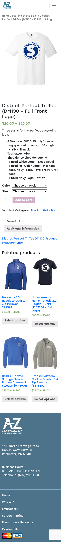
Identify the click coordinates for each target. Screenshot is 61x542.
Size (5, 191)
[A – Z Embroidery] (6, 5)
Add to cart (23, 200)
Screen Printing (13, 515)
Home (6, 15)
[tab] (15, 221)
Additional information (23, 228)
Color (6, 185)
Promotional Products (17, 522)
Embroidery (10, 509)
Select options (15, 320)
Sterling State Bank (24, 15)
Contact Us (10, 529)
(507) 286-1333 (28, 475)
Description (15, 221)
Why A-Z (8, 502)
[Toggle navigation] (54, 5)
